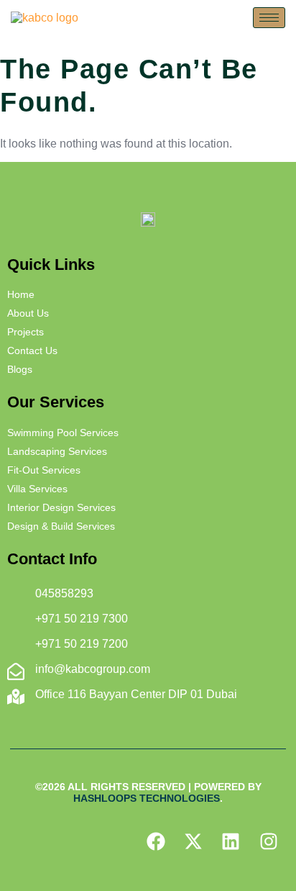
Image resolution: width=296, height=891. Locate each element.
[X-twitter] (193, 841)
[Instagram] (269, 841)
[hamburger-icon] (269, 17)
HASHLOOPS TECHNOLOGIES (146, 798)
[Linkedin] (231, 841)
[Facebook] (155, 841)
